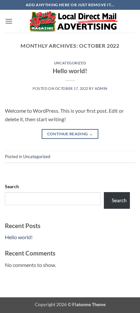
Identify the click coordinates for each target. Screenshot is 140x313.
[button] (9, 21)
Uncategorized (70, 63)
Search (12, 186)
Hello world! (70, 70)
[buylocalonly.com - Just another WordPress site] (74, 21)
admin (101, 88)
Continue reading (70, 133)
